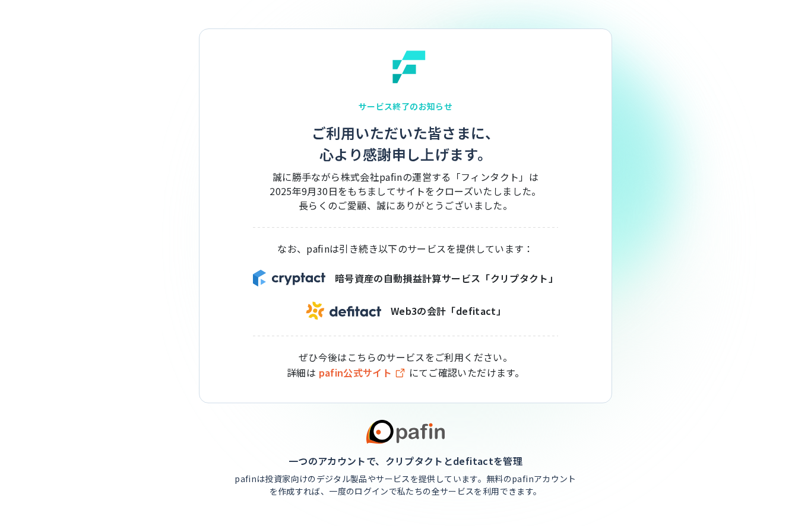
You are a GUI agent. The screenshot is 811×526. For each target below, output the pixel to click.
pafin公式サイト (355, 372)
